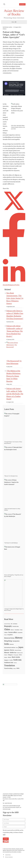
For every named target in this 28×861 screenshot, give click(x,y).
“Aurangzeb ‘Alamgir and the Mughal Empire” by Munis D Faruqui (14, 609)
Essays (5, 634)
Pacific (5, 285)
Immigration (16, 641)
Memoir (6, 652)
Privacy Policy (9, 832)
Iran (17, 647)
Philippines (10, 285)
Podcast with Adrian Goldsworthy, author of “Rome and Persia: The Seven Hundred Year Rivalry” (14, 331)
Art (11, 623)
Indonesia (12, 644)
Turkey (14, 668)
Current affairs (12, 632)
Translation (9, 665)
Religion (5, 657)
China (7, 629)
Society (11, 660)
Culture (6, 632)
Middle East (13, 652)
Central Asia (15, 626)
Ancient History (7, 623)
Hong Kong (8, 641)
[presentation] (15, 350)
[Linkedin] (8, 842)
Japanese (7, 650)
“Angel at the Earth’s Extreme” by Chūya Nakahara (12, 509)
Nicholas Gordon (8, 27)
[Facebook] (14, 256)
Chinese (12, 629)
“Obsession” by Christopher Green (11, 475)
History (18, 637)
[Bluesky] (6, 842)
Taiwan (15, 662)
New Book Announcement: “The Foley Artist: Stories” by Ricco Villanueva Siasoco (14, 298)
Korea (12, 650)
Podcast (4, 29)
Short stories (16, 657)
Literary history (18, 650)
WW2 (17, 668)
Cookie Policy (8, 854)
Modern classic (20, 652)
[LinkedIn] (14, 282)
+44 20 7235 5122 (8, 803)
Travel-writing (8, 668)
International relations (9, 647)
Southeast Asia (8, 662)
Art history (15, 623)
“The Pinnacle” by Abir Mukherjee (11, 542)
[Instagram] (5, 842)
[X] (14, 211)
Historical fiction (9, 638)
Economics (20, 632)
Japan (20, 647)
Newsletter (22, 4)
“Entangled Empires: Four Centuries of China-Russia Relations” (13, 442)
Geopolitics (10, 634)
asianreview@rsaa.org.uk (14, 805)
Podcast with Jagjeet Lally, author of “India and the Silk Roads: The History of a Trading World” (14, 394)
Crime (21, 629)
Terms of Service (19, 832)
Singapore (6, 660)
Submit (5, 839)
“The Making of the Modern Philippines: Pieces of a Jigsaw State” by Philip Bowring (13, 376)
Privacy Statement (9, 857)
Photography (16, 654)
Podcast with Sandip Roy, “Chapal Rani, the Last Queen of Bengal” (13, 575)
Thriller (16, 285)
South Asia (17, 660)
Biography (8, 626)
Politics (20, 654)
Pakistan (5, 654)
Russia (9, 657)
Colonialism (17, 629)
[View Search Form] (4, 4)
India (6, 644)
